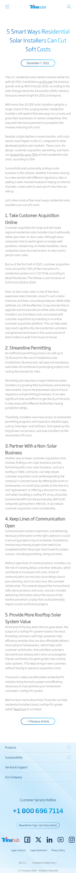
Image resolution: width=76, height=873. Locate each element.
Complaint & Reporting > (45, 862)
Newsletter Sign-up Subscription (38, 825)
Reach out (20, 709)
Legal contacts (18, 850)
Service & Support (16, 767)
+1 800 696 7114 (38, 810)
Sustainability (13, 757)
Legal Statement (38, 850)
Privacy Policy (58, 850)
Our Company (13, 777)
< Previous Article (38, 721)
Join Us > (23, 862)
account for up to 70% (24, 154)
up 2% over (46, 81)
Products (10, 747)
